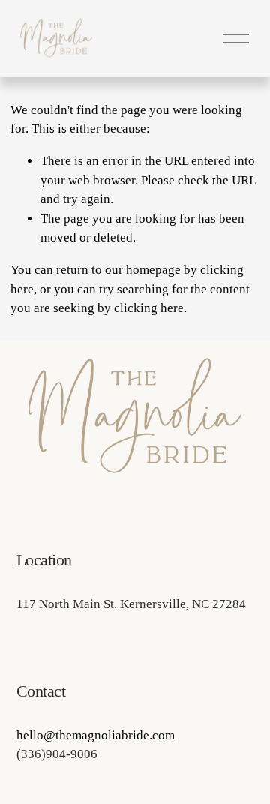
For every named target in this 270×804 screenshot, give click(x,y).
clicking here (149, 308)
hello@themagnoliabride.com (95, 735)
